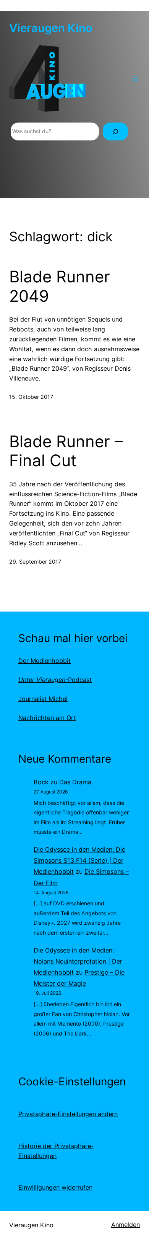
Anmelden (125, 1224)
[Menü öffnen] (135, 78)
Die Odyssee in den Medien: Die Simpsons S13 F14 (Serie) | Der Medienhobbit (79, 860)
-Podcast (55, 679)
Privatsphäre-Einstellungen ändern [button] (68, 1114)
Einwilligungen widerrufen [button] (55, 1187)
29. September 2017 (35, 561)
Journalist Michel (43, 699)
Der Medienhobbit (44, 660)
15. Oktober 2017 (31, 396)
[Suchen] (115, 131)
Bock (41, 782)
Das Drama (75, 782)
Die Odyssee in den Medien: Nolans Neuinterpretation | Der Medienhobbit (78, 961)
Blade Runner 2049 (59, 286)
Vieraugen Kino (50, 28)
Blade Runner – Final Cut (66, 451)
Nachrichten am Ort (47, 718)
